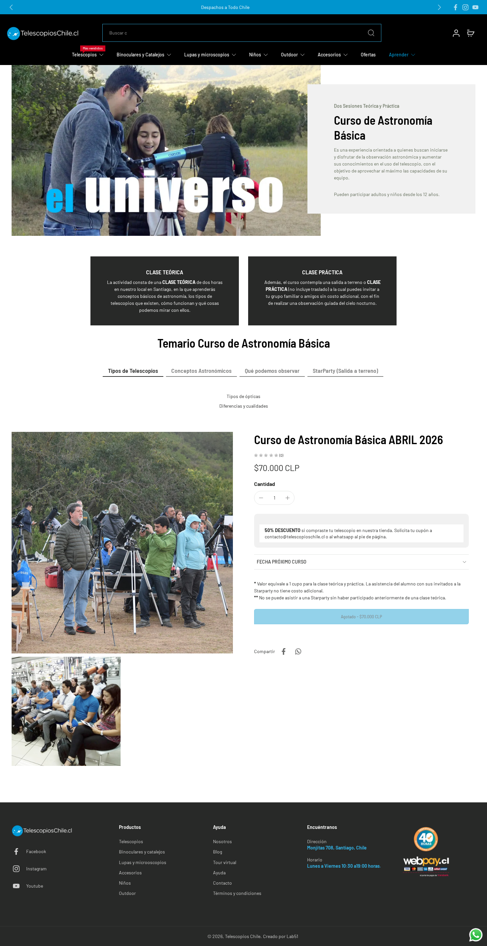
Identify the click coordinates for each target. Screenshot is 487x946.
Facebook (36, 851)
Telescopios (131, 841)
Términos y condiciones (237, 893)
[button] (361, 616)
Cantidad (264, 484)
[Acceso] (456, 32)
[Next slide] (439, 7)
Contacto (222, 883)
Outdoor (127, 893)
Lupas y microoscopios (142, 862)
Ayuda (219, 872)
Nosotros (222, 841)
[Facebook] (455, 7)
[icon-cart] (470, 32)
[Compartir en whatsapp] (298, 651)
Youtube (34, 886)
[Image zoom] (122, 542)
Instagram (36, 868)
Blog (217, 851)
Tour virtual (224, 862)
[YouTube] (475, 7)
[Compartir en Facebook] (283, 651)
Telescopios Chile (242, 936)
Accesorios (130, 872)
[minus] (261, 498)
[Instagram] (465, 7)
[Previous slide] (11, 7)
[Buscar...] (371, 32)
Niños (125, 883)
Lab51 (292, 936)
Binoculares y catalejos (142, 851)
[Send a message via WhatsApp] (476, 935)
